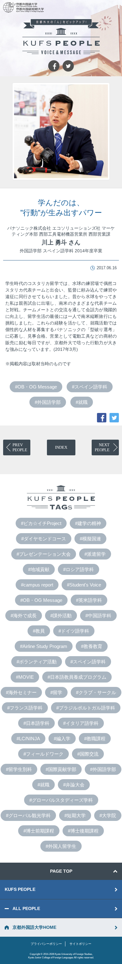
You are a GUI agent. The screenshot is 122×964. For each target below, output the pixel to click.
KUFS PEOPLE (20, 889)
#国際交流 (88, 754)
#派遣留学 (95, 554)
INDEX (61, 447)
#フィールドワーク (43, 754)
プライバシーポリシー (46, 943)
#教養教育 (91, 646)
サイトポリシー (80, 943)
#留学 (56, 692)
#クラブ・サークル (96, 692)
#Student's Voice (84, 584)
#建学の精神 (88, 523)
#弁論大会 (73, 784)
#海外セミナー (21, 692)
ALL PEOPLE (26, 908)
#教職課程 (94, 738)
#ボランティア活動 (37, 661)
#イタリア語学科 (81, 723)
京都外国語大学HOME (34, 927)
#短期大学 (75, 815)
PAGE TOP (61, 871)
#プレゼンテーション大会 (44, 554)
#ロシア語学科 (78, 569)
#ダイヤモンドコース (43, 538)
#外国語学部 (48, 402)
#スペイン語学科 (89, 386)
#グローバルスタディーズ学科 (61, 800)
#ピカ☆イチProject (41, 523)
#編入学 (62, 738)
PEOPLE (20, 447)
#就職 (82, 402)
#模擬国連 (90, 538)
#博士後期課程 (83, 830)
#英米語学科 (89, 600)
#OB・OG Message (36, 386)
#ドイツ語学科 (73, 631)
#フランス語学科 (25, 707)
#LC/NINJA (28, 738)
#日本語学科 (36, 723)
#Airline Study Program (43, 646)
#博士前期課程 (38, 830)
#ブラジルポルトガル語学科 (85, 707)
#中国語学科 (98, 615)
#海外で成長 (24, 615)
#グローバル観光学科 (28, 815)
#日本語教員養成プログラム (77, 677)
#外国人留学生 (61, 846)
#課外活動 (61, 615)
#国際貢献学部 (61, 769)
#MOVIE (25, 677)
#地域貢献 (38, 569)
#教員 (39, 631)
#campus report (37, 584)
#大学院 (107, 815)
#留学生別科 (19, 769)
